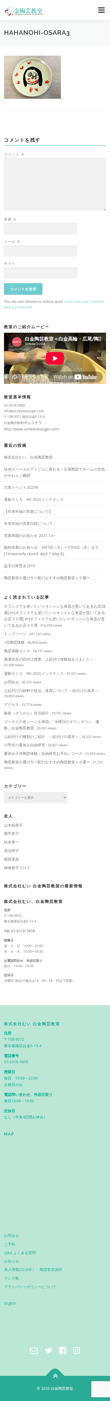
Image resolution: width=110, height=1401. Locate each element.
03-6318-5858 (23, 930)
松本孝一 (11, 842)
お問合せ (11, 681)
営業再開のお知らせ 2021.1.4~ (30, 535)
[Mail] (34, 1350)
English (10, 1303)
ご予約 (9, 1244)
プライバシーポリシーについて (30, 1286)
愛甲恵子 (11, 833)
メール (12, 241)
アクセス (11, 704)
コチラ (36, 422)
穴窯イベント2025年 (21, 487)
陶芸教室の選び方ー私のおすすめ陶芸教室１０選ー (47, 577)
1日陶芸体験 (14, 642)
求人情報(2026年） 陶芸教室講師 (33, 1269)
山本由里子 (13, 825)
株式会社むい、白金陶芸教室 (28, 457)
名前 (10, 219)
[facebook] (62, 1350)
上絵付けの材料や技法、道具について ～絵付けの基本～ (51, 690)
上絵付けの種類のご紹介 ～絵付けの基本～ (41, 736)
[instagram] (76, 1350)
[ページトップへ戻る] (55, 1375)
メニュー (101, 10)
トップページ (15, 633)
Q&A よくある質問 (20, 1252)
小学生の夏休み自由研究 (24, 744)
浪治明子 (11, 850)
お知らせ (11, 1261)
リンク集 (11, 1278)
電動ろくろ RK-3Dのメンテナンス (34, 499)
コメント (14, 154)
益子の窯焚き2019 (19, 565)
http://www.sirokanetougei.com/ (32, 428)
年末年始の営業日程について (28, 523)
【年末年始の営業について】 (28, 511)
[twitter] (48, 1350)
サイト (10, 263)
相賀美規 (11, 859)
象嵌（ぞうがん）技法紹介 (26, 712)
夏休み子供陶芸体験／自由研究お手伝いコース (43, 753)
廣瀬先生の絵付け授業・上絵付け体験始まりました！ (49, 659)
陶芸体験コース (17, 650)
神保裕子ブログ (17, 867)
